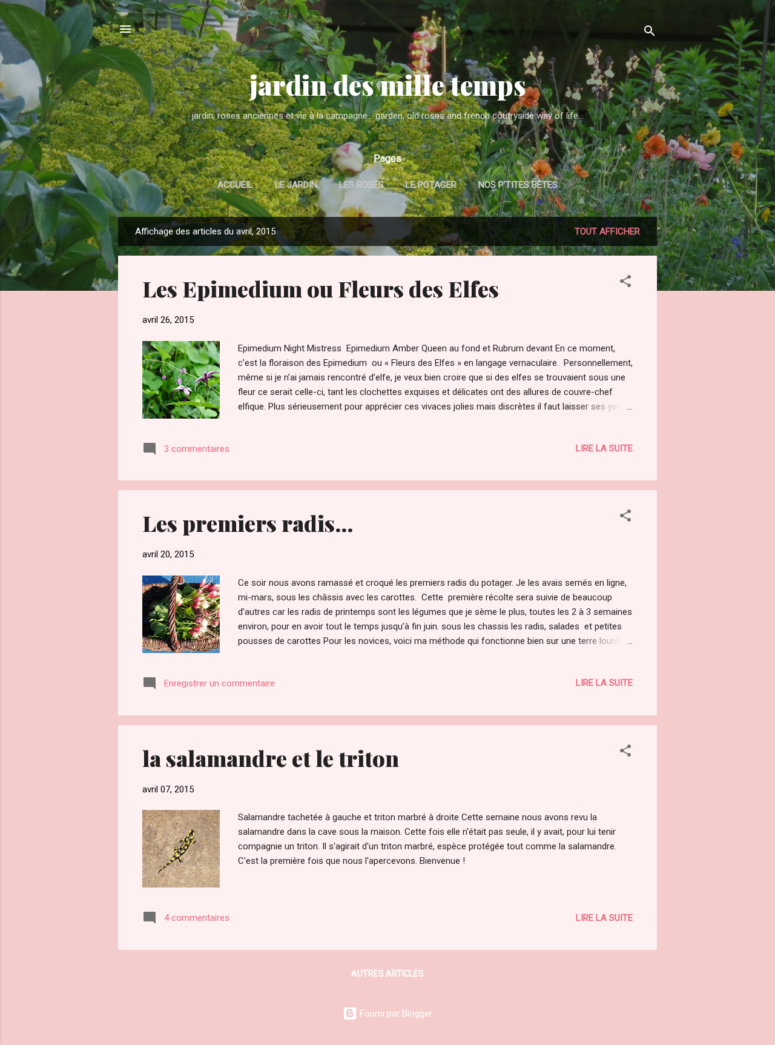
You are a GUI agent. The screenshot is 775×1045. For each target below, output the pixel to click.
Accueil (235, 184)
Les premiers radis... (247, 522)
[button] (625, 283)
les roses (361, 184)
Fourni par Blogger (394, 1013)
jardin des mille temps (387, 84)
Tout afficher (607, 231)
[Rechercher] (649, 33)
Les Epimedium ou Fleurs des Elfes (320, 288)
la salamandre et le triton (270, 757)
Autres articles (387, 973)
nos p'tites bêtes (518, 184)
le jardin (296, 184)
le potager (431, 184)
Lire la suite (604, 448)
